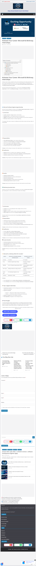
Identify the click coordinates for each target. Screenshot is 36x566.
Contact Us (3, 532)
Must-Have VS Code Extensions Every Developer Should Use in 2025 (19, 476)
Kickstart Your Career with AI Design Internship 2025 (8, 353)
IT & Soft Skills (3, 523)
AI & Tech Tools (4, 449)
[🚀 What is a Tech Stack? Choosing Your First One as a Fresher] (4, 467)
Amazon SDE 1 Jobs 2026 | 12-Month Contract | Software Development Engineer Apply (17, 452)
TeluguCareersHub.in (16, 549)
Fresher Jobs (15, 449)
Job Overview (8, 68)
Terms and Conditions (5, 539)
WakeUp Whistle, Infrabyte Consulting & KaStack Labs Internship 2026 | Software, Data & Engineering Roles (18, 364)
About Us (3, 530)
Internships (4, 38)
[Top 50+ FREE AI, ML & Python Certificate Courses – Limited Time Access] (4, 463)
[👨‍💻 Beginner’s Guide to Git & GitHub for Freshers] (4, 472)
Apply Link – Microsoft (10, 311)
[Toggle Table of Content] (20, 60)
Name (2, 393)
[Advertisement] (18, 52)
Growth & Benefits (9, 71)
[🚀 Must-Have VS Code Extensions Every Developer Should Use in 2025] (4, 477)
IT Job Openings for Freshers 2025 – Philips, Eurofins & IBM (6, 362)
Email (2, 397)
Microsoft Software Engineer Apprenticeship (12, 63)
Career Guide (3, 525)
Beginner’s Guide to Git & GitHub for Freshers (16, 471)
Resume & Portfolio (4, 521)
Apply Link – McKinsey (9, 315)
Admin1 (8, 455)
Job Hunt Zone (9, 38)
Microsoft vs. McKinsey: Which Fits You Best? (12, 72)
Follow (11, 441)
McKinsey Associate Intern (9, 67)
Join (20, 441)
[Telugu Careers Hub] (2, 14)
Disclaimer (3, 535)
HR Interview (19, 449)
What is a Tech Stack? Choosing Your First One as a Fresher (18, 466)
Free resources (4, 519)
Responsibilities (9, 69)
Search (34, 437)
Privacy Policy (3, 537)
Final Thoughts (8, 74)
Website (2, 402)
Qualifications (9, 70)
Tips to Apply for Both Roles (9, 73)
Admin (10, 44)
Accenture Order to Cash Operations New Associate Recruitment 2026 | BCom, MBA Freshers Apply (29, 364)
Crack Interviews (10, 449)
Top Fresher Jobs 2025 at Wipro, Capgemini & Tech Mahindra (28, 353)
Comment (3, 380)
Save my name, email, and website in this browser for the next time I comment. (16, 407)
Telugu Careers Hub (14, 322)
